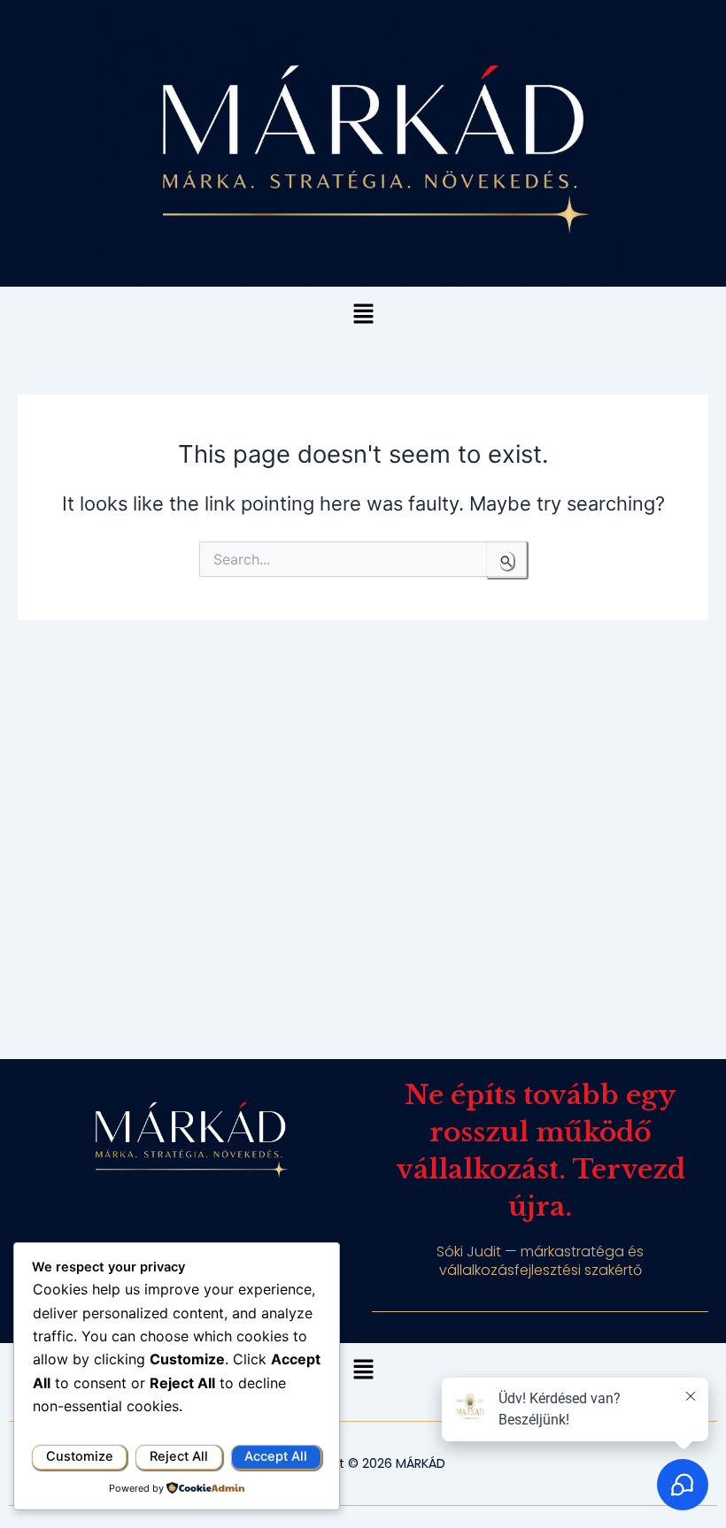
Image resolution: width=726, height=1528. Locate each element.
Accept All (275, 1456)
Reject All (179, 1456)
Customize (79, 1456)
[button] (363, 315)
